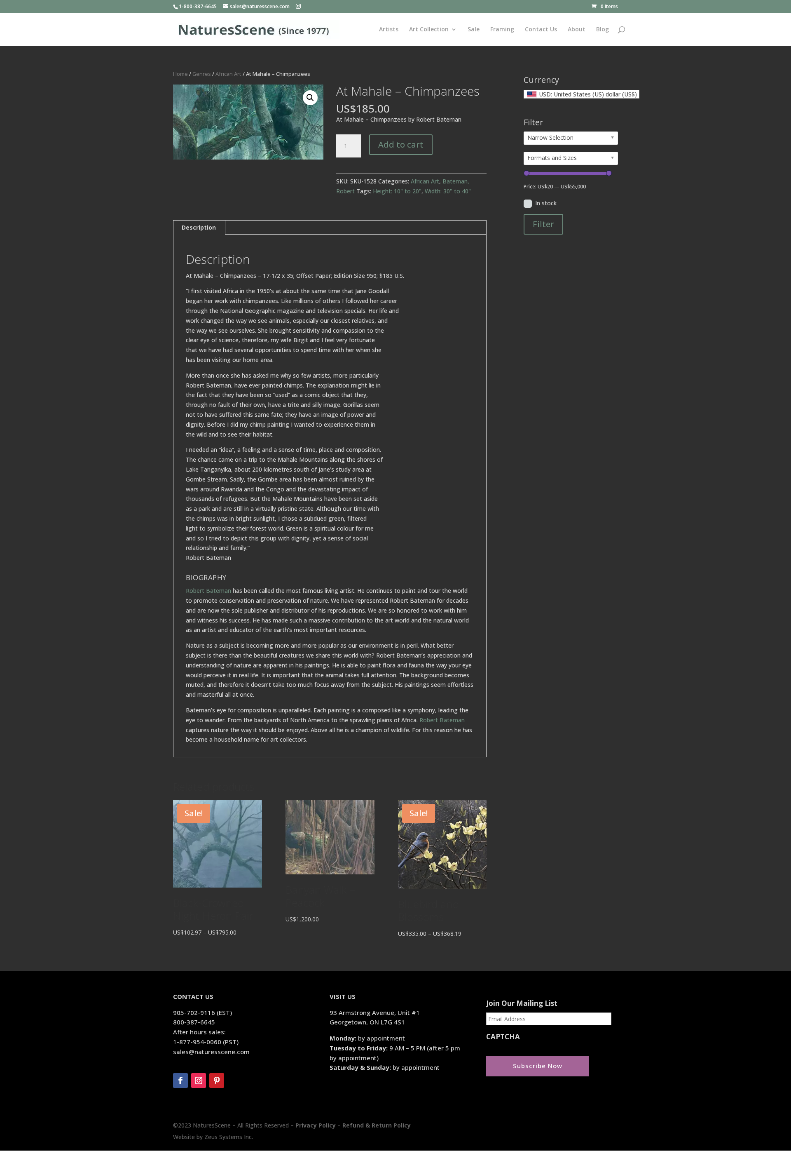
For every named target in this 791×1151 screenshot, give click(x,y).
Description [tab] (199, 227)
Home (180, 74)
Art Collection (429, 29)
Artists (388, 29)
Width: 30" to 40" (448, 191)
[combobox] (581, 94)
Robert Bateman (208, 590)
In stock (546, 203)
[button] (310, 97)
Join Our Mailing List (521, 1003)
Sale (474, 29)
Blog (602, 29)
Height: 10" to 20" (397, 191)
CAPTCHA (503, 1036)
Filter (543, 224)
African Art (228, 74)
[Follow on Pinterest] (216, 1080)
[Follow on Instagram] (198, 1080)
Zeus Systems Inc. (228, 1137)
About (576, 29)
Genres (201, 74)
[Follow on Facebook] (180, 1080)
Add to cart (401, 144)
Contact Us (541, 29)
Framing (502, 29)
